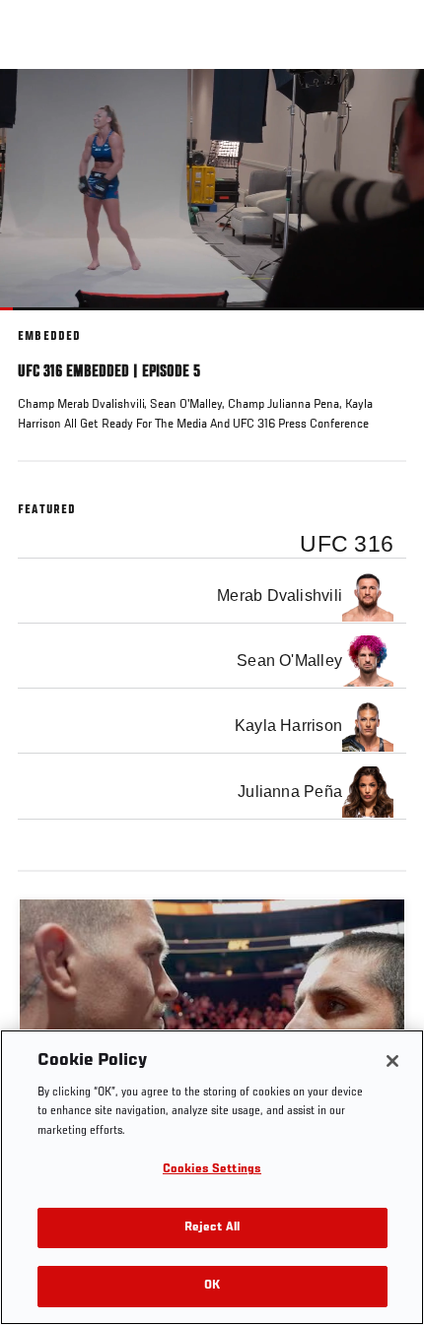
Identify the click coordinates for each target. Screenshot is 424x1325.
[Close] (392, 1061)
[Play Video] (212, 189)
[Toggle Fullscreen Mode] (383, 322)
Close (388, 106)
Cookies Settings (212, 1169)
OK (212, 1286)
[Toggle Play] (41, 322)
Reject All (212, 1228)
